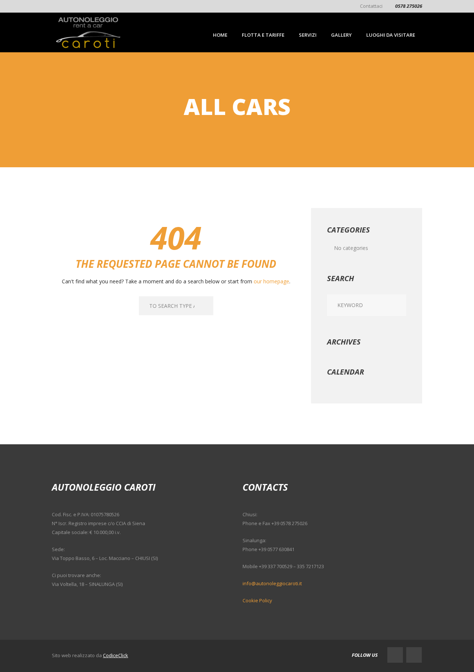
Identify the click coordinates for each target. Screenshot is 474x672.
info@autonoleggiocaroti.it (272, 583)
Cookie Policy (257, 600)
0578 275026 (408, 6)
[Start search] (203, 305)
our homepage (271, 281)
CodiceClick (115, 655)
